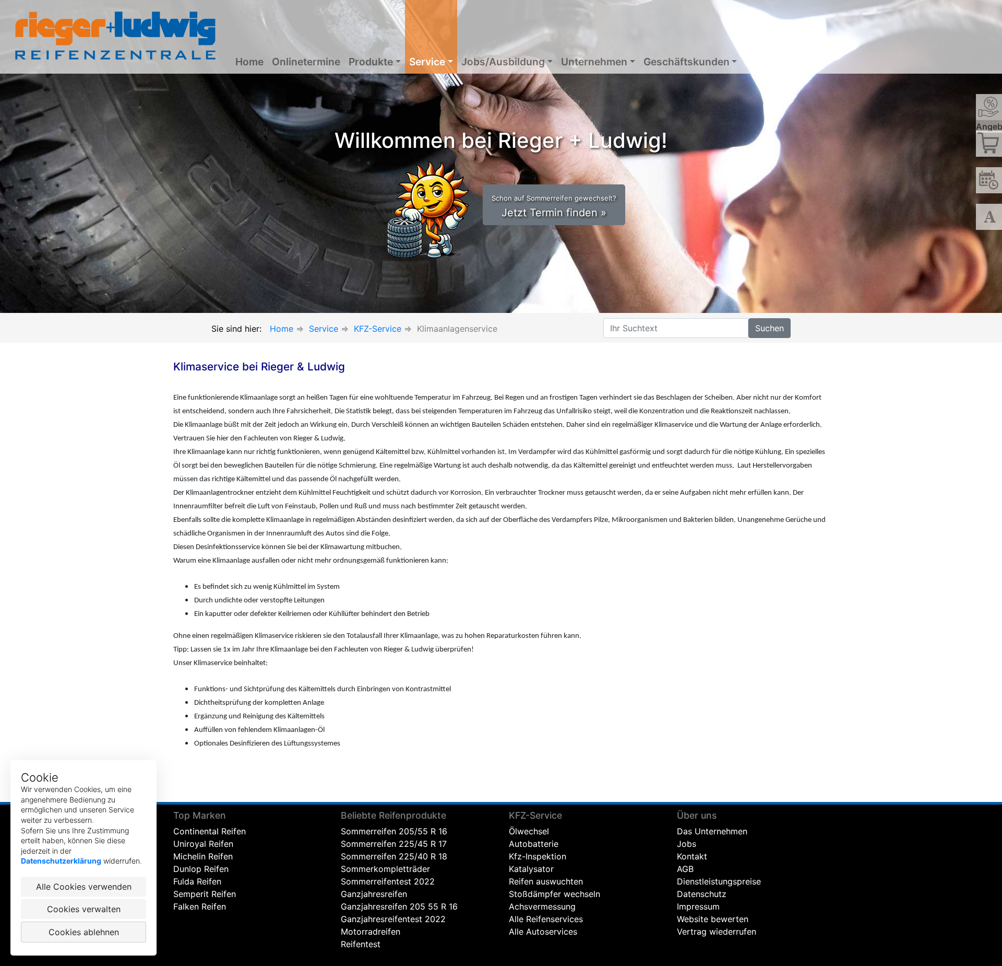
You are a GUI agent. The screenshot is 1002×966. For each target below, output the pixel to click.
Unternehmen (594, 61)
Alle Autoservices (543, 931)
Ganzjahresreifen (374, 894)
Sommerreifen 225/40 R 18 (394, 856)
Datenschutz (701, 894)
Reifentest (360, 944)
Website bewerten (712, 919)
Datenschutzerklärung (61, 860)
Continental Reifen (209, 831)
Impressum (698, 906)
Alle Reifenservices (546, 919)
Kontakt (692, 856)
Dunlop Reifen (201, 869)
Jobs (686, 844)
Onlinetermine (306, 61)
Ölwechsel (529, 831)
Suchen (769, 328)
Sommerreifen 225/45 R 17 (394, 844)
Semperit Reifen (204, 894)
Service (427, 61)
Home (249, 61)
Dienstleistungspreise (719, 881)
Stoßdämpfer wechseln (554, 894)
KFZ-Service (377, 328)
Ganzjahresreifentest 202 (390, 919)
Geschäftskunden (686, 61)
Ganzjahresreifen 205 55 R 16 (399, 906)
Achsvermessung (542, 906)
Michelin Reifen (203, 856)
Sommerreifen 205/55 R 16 (394, 831)
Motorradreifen (370, 931)
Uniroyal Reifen (203, 844)
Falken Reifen (199, 906)
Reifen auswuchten (546, 881)
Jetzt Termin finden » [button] (554, 206)
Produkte (371, 61)
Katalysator (531, 869)
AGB (685, 869)
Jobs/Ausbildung (503, 61)
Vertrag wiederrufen (716, 931)
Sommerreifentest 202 (385, 881)
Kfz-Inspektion (537, 856)
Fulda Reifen (197, 881)
